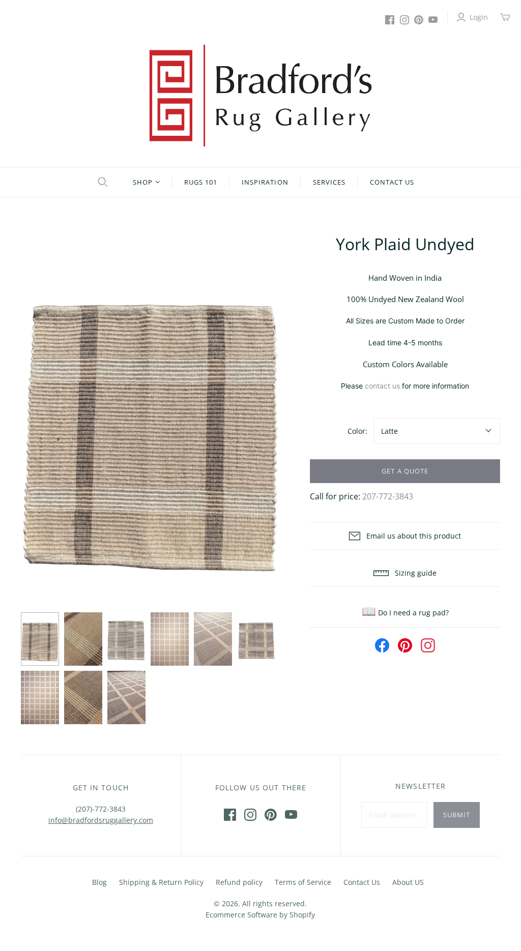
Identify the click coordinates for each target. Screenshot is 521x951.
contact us (382, 385)
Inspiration (265, 182)
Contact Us (392, 182)
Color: (357, 431)
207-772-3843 (387, 496)
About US (408, 882)
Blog (99, 882)
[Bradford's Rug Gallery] (260, 95)
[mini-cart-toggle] (505, 17)
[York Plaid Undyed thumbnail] (40, 639)
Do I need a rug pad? (405, 612)
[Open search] (101, 182)
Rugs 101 (200, 182)
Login (479, 17)
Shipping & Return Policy (161, 882)
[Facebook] (390, 19)
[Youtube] (433, 19)
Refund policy (239, 882)
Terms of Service (303, 882)
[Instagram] (404, 19)
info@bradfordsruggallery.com (100, 820)
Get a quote (405, 471)
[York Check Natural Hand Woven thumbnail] (83, 639)
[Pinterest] (418, 19)
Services (329, 182)
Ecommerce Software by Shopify (260, 914)
